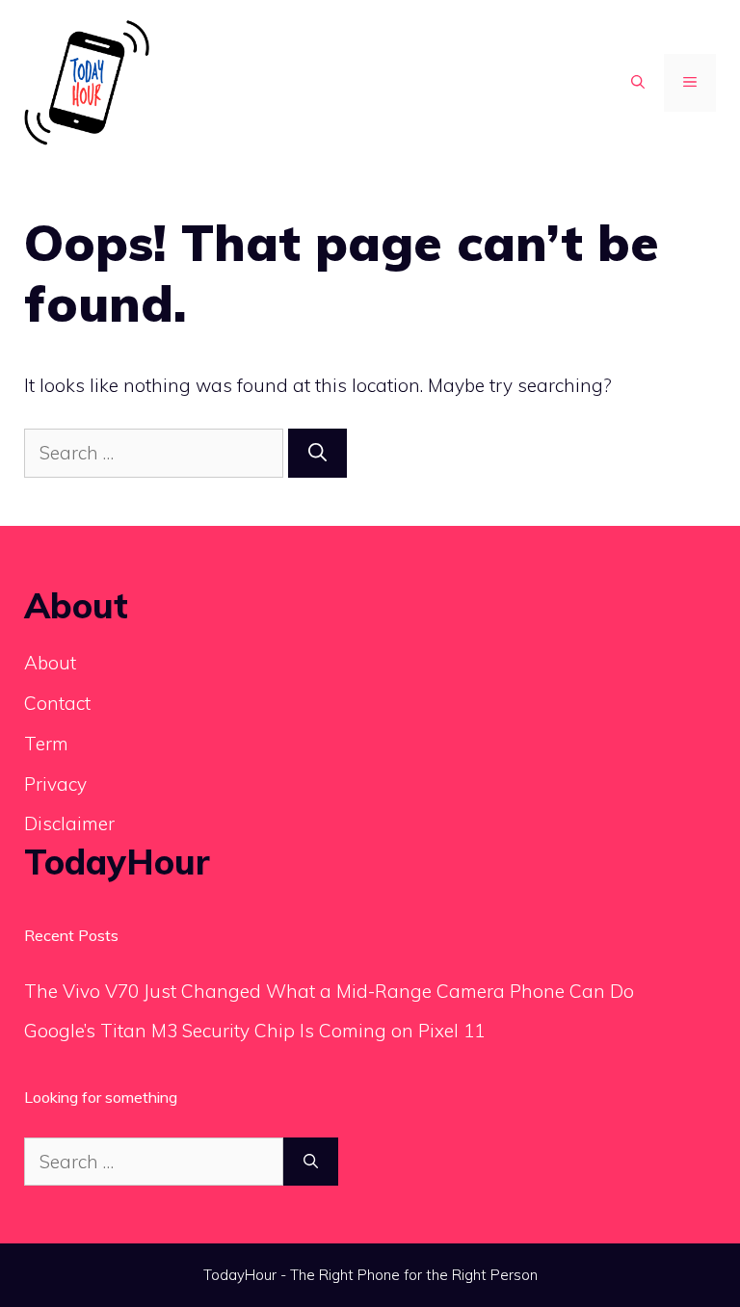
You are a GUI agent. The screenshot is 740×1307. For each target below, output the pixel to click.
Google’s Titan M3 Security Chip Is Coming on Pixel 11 (254, 1030)
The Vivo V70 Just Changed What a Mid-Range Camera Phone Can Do (329, 991)
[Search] (317, 453)
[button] (638, 83)
